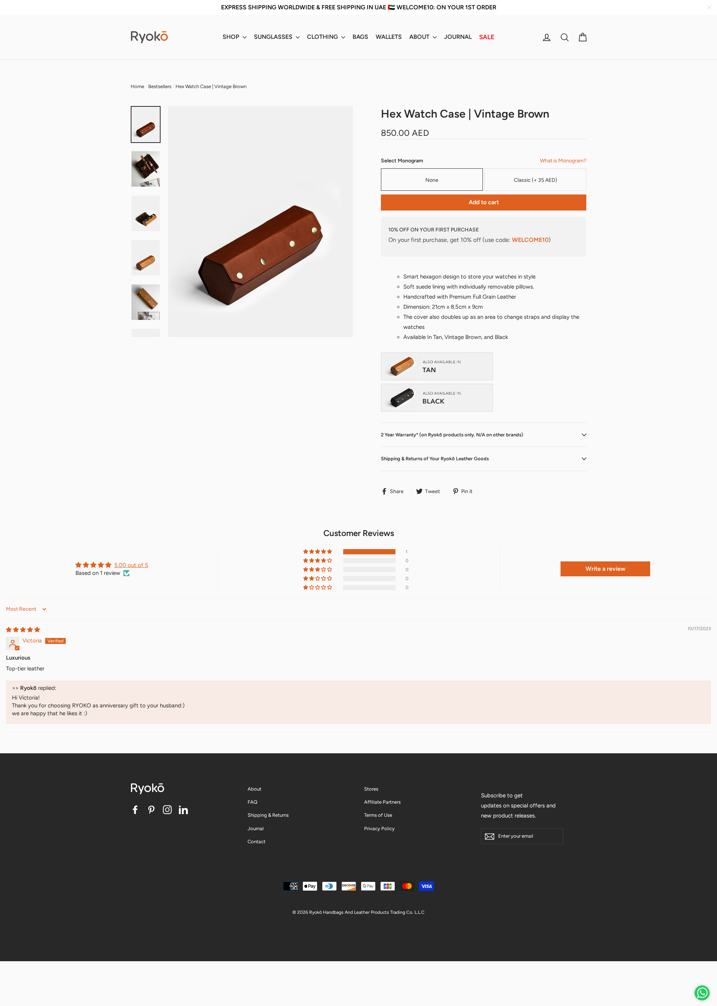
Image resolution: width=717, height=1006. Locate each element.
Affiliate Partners (382, 802)
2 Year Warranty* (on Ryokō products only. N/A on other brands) (452, 434)
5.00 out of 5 (131, 565)
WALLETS (389, 36)
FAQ (252, 802)
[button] (318, 551)
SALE (486, 37)
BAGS (360, 36)
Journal (256, 828)
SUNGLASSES (274, 36)
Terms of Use (378, 815)
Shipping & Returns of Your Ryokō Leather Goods (435, 458)
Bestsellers (159, 86)
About (254, 789)
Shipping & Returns (268, 815)
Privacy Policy (379, 828)
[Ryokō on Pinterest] (151, 809)
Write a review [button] (606, 568)
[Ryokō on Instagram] (167, 809)
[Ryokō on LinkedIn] (183, 809)
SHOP (232, 36)
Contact (257, 841)
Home (137, 86)
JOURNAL (458, 36)
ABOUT (420, 36)
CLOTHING (323, 36)
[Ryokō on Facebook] (135, 809)
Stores (371, 789)
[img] (23, 629)
